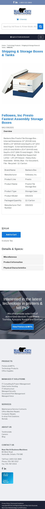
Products (7, 361)
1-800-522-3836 (26, 2)
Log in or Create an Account (20, 37)
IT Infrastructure (8, 389)
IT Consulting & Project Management (16, 384)
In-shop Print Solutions (10, 416)
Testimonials (7, 432)
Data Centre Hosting (10, 386)
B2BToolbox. (23, 508)
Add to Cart (11, 235)
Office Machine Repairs (11, 411)
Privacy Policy (6, 503)
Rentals (5, 419)
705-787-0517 (13, 461)
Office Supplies (7, 371)
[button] (22, 131)
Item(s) (23, 19)
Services (6, 404)
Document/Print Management (13, 394)
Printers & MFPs (8, 366)
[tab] (22, 131)
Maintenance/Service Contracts (14, 409)
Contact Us (8, 445)
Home (4, 45)
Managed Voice (8, 396)
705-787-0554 (11, 464)
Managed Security (9, 391)
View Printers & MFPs (22, 327)
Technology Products (13, 45)
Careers (5, 434)
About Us (7, 427)
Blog (3, 437)
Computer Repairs (9, 414)
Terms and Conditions (17, 503)
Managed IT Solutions (13, 379)
